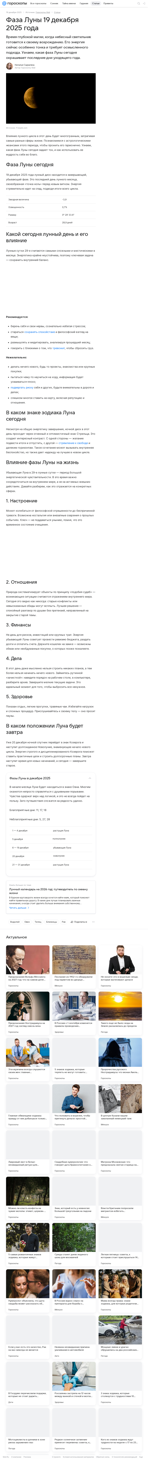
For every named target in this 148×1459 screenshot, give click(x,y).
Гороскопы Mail (43, 12)
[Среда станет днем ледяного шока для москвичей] (74, 1244)
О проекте (56, 1457)
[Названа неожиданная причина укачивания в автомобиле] (74, 1337)
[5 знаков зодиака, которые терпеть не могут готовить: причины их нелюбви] (74, 1059)
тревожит (58, 348)
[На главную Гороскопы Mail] (16, 3)
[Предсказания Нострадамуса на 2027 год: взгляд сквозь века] (27, 1013)
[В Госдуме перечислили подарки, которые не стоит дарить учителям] (27, 1383)
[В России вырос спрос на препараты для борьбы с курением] (74, 1291)
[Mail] (4, 3)
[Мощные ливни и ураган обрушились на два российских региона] (120, 1337)
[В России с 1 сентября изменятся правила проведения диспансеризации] (74, 1013)
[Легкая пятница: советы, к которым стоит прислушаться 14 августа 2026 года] (120, 1244)
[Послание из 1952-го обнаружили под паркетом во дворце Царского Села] (74, 967)
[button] (51, 98)
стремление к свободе (73, 443)
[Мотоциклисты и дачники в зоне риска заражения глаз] (27, 1429)
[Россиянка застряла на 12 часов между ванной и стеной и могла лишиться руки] (74, 1383)
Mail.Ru (6, 1457)
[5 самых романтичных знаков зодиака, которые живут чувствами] (27, 1244)
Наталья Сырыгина (24, 65)
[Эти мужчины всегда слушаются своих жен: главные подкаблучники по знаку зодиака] (27, 1059)
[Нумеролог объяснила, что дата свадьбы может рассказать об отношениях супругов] (27, 1291)
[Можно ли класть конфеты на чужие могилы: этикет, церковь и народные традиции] (27, 1198)
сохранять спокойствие (39, 331)
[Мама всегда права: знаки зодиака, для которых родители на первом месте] (120, 1291)
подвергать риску (22, 387)
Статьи (57, 12)
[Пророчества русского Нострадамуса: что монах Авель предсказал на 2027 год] (120, 1059)
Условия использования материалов (78, 1457)
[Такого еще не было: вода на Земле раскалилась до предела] (120, 1013)
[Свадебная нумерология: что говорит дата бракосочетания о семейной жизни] (74, 1152)
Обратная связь (103, 1457)
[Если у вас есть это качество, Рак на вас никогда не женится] (27, 1337)
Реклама (27, 1457)
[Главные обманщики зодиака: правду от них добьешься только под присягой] (27, 1106)
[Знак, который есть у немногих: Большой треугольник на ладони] (74, 1198)
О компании (16, 1457)
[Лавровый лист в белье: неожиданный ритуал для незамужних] (27, 1152)
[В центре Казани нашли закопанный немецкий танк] (120, 1106)
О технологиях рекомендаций (124, 1457)
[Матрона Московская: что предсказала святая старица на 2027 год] (120, 1152)
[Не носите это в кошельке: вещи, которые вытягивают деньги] (120, 967)
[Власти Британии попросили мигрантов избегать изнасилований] (120, 1198)
